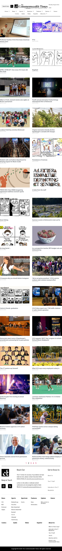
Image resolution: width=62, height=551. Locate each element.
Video (29, 14)
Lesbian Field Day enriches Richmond (12, 130)
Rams (32, 502)
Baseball (13, 512)
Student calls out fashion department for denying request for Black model (13, 161)
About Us (42, 14)
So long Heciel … (5, 248)
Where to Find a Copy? (54, 526)
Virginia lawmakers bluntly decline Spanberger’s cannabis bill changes (43, 130)
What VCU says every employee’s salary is (45, 368)
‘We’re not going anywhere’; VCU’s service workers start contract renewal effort (45, 279)
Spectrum (29, 11)
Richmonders (34, 504)
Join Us (50, 535)
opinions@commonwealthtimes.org (32, 487)
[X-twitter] (10, 486)
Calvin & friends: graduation (9, 308)
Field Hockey (14, 520)
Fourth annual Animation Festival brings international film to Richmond (45, 100)
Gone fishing (4, 220)
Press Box (13, 504)
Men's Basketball (15, 507)
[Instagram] (4, 486)
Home (6, 11)
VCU (3, 502)
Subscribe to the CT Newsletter (53, 529)
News (13, 11)
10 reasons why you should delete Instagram (14, 278)
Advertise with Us (53, 538)
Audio (23, 14)
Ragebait (35, 70)
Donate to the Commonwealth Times (54, 541)
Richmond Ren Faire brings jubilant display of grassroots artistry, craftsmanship (46, 457)
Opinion (47, 11)
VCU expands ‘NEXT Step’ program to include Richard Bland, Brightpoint (46, 339)
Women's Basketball (16, 509)
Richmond (4, 507)
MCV (3, 504)
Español (35, 14)
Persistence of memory (39, 160)
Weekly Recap (14, 502)
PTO (33, 40)
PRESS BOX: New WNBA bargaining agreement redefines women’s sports (12, 191)
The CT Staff (51, 481)
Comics (17, 14)
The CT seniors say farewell (9, 368)
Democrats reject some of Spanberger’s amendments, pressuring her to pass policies (14, 339)
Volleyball (13, 517)
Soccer (13, 514)
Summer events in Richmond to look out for (46, 220)
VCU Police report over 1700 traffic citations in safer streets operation (46, 309)
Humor (55, 11)
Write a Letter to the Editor (45, 502)
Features (38, 11)
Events (23, 502)
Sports (21, 11)
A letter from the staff (39, 190)
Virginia (3, 509)
